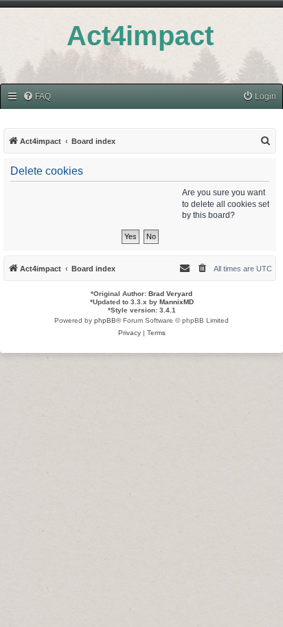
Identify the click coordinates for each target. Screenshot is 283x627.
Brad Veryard (170, 293)
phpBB (105, 320)
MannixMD (176, 302)
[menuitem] (37, 97)
